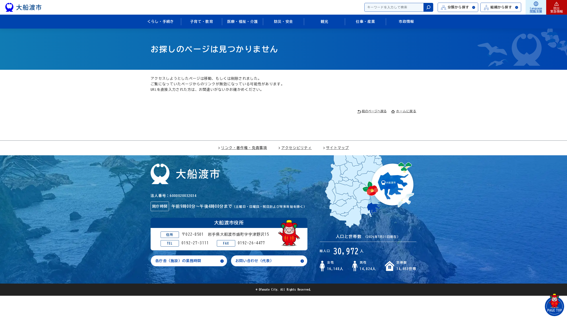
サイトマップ (337, 148)
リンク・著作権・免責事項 (244, 148)
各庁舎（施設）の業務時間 (178, 261)
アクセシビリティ (296, 148)
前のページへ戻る (374, 111)
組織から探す (501, 7)
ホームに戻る (406, 111)
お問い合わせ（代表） (254, 261)
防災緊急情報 (556, 10)
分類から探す (458, 7)
